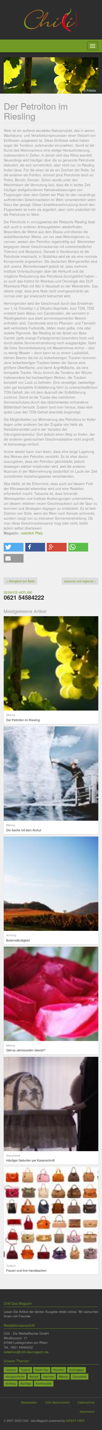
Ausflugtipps (76, 1370)
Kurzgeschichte (15, 1376)
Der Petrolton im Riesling (23, 720)
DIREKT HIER (75, 1420)
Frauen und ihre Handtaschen (26, 1270)
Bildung (63, 1376)
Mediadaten (29, 1402)
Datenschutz (86, 1402)
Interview (48, 1376)
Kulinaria (11, 1370)
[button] (14, 547)
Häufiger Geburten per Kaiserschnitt (30, 1160)
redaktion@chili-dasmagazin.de (26, 1351)
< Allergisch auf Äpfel (20, 581)
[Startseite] (51, 19)
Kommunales (43, 1383)
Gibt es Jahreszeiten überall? (26, 1050)
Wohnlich (58, 1370)
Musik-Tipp (41, 1370)
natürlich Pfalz (32, 533)
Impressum (87, 1411)
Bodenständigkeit (18, 940)
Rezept (33, 1376)
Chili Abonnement (57, 1402)
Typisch (25, 1370)
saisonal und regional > (80, 581)
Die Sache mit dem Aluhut (23, 830)
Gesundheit (79, 1376)
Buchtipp (26, 1383)
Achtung (11, 1383)
